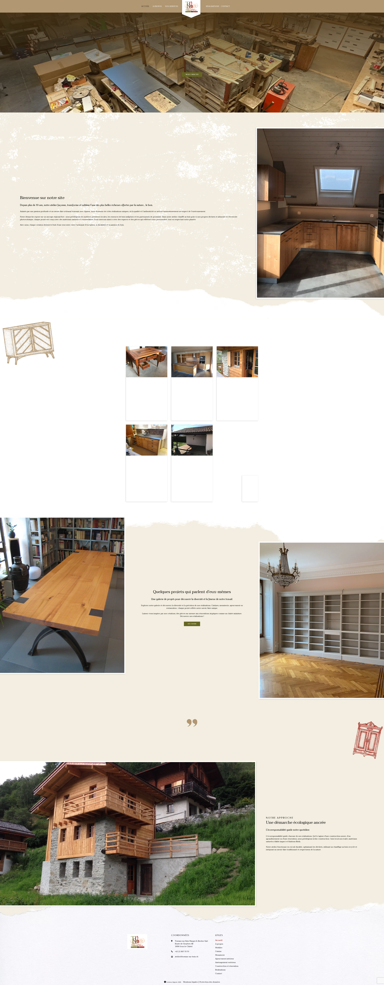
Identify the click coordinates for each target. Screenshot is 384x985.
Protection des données (210, 982)
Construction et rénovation (226, 966)
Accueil (145, 6)
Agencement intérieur (224, 958)
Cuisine (218, 951)
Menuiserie (220, 955)
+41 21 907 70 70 (182, 951)
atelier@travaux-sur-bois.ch (186, 956)
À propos (157, 6)
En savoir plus (29, 232)
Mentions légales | (191, 982)
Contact (225, 6)
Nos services (171, 6)
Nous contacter (192, 74)
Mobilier (218, 947)
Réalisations (212, 6)
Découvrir (192, 624)
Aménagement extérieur (225, 962)
